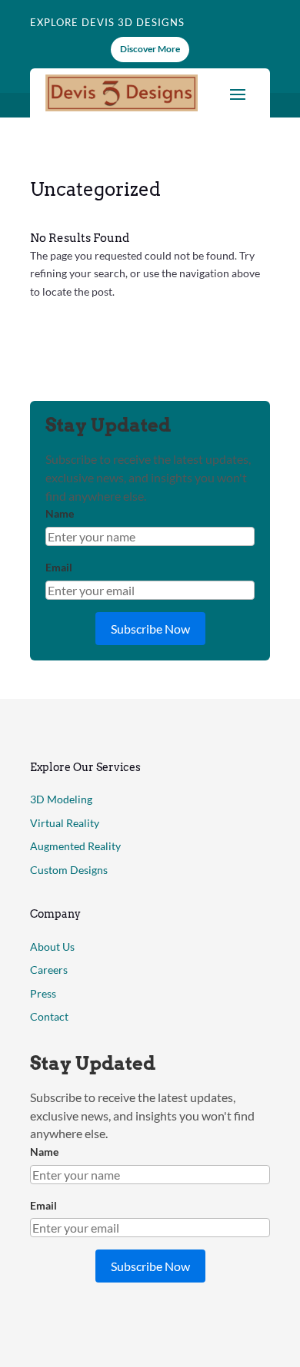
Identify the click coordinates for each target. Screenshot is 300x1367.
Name (59, 513)
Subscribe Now (150, 628)
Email (58, 567)
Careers (49, 969)
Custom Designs (69, 869)
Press (43, 993)
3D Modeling (61, 799)
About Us (52, 946)
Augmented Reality (75, 845)
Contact (49, 1016)
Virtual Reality (64, 822)
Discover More (150, 49)
